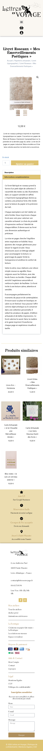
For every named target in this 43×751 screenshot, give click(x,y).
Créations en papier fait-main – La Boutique (21, 629)
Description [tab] (9, 172)
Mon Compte (13, 662)
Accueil (10, 60)
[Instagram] (25, 600)
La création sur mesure (17, 633)
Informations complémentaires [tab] (17, 177)
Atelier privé (13, 613)
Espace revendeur (15, 637)
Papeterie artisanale (22, 60)
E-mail (11, 711)
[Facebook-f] (20, 600)
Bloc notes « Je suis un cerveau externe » (10, 476)
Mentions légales (15, 680)
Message (11, 720)
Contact (11, 665)
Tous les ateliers (15, 609)
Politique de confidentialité (19, 687)
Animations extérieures (17, 616)
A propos (12, 669)
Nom (10, 703)
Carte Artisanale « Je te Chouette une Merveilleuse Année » (10, 431)
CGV (10, 684)
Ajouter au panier (25, 164)
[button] (22, 22)
